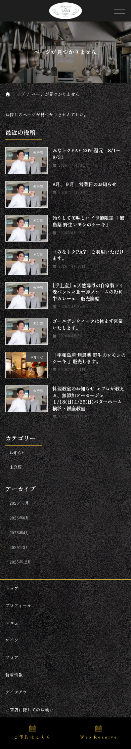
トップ (11, 588)
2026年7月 (19, 503)
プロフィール (18, 605)
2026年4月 (19, 533)
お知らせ (17, 453)
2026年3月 (19, 547)
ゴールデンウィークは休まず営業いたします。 (87, 324)
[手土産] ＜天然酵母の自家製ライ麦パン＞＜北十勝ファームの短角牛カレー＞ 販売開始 (88, 292)
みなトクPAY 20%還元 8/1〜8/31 (86, 154)
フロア (11, 657)
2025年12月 (20, 562)
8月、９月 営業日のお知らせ (84, 184)
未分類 (15, 467)
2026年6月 (19, 518)
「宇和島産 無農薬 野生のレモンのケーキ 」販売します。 (88, 358)
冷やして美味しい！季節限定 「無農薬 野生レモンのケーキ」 (88, 221)
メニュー (14, 622)
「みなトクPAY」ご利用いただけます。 (88, 255)
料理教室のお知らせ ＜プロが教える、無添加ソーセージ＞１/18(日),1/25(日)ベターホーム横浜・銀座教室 (88, 398)
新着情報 (14, 674)
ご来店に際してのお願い (29, 709)
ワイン (11, 640)
